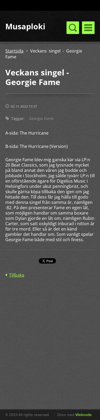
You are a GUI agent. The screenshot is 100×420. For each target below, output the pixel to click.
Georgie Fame (41, 118)
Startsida (14, 51)
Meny (88, 27)
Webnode (83, 415)
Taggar (17, 118)
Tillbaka (16, 275)
